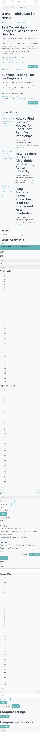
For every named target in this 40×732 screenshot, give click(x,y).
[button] (2, 540)
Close (3, 730)
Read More (33, 66)
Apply (3, 514)
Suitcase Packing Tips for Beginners (18, 76)
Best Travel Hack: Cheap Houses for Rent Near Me (19, 30)
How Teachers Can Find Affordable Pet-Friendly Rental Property (26, 162)
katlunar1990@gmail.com (11, 60)
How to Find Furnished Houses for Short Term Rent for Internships (24, 127)
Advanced (6, 517)
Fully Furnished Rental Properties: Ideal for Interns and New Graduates (24, 201)
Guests (2, 494)
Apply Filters (34, 554)
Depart (2, 263)
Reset (25, 554)
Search (3, 558)
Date (2, 567)
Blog (17, 62)
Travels (22, 62)
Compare (4, 716)
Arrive (2, 257)
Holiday (24, 99)
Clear (3, 487)
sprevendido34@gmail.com (11, 96)
